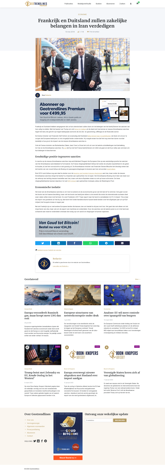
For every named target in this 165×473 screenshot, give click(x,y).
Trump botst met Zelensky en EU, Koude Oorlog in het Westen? (42, 375)
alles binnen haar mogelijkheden (99, 136)
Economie (82, 14)
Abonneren (110, 4)
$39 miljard (72, 181)
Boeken (99, 4)
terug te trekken (80, 129)
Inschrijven (120, 420)
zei (65, 148)
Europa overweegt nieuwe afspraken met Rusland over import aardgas (80, 375)
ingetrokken (111, 169)
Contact (30, 436)
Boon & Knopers (69, 369)
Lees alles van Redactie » (61, 266)
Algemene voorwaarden (36, 426)
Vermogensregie (33, 423)
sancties (58, 250)
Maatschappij (68, 309)
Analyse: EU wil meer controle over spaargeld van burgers (121, 314)
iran (54, 250)
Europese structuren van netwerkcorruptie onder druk (81, 314)
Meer (137, 279)
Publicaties (69, 4)
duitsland (40, 250)
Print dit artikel (94, 32)
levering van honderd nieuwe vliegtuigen (88, 173)
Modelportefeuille (84, 4)
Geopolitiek (28, 309)
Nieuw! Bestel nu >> (68, 458)
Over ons (30, 420)
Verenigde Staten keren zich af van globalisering (122, 374)
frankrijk (50, 250)
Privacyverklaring (33, 429)
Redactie (48, 95)
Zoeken (122, 4)
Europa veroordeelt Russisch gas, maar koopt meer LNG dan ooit (42, 315)
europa (45, 250)
